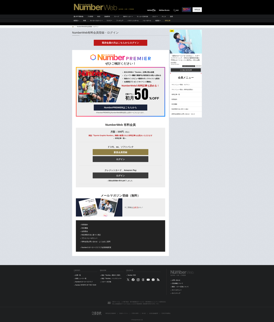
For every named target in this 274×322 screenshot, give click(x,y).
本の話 (144, 313)
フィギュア (119, 20)
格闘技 (76, 20)
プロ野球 (90, 16)
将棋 (84, 20)
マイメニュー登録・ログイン (181, 84)
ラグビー (109, 20)
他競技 (157, 20)
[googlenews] (153, 280)
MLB (98, 16)
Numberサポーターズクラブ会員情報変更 (96, 247)
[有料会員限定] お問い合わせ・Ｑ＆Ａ (183, 114)
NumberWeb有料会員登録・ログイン (87, 26)
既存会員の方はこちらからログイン (120, 42)
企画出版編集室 (153, 313)
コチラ (135, 207)
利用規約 (84, 224)
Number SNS (132, 275)
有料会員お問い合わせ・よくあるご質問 (95, 241)
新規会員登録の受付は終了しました (121, 180)
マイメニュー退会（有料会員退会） (183, 89)
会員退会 (84, 231)
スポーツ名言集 (106, 282)
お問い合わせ (176, 280)
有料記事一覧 (176, 94)
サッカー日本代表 (142, 16)
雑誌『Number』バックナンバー (111, 278)
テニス (164, 16)
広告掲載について (177, 283)
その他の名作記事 (186, 70)
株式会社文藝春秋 (111, 313)
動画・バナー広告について (180, 286)
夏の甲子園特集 (78, 16)
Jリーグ (116, 16)
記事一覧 (78, 275)
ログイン (120, 159)
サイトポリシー (177, 290)
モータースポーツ (95, 20)
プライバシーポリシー (89, 238)
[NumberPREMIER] (186, 9)
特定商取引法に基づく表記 (91, 235)
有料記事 (167, 20)
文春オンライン (123, 313)
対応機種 (84, 228)
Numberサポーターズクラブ (84, 282)
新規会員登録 (120, 152)
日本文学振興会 (166, 313)
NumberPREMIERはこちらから (120, 107)
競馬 (171, 16)
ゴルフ (154, 16)
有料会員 (197, 9)
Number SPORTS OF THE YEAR (85, 285)
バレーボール (147, 20)
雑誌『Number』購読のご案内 (110, 275)
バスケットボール (133, 20)
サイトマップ (176, 293)
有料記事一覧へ (120, 138)
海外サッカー (127, 16)
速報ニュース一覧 (80, 278)
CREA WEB (135, 313)
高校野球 (107, 16)
